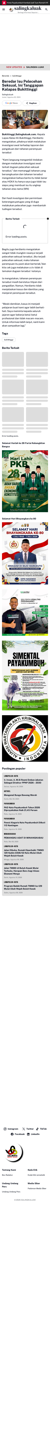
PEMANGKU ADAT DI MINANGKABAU (23, 838)
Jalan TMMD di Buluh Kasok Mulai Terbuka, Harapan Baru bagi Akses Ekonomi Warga (21, 871)
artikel (7, 791)
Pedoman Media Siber (37, 1188)
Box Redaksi (7, 1175)
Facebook (20, 1134)
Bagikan (33, 103)
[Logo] (25, 1152)
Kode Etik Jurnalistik (36, 1175)
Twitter (30, 1129)
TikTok (43, 1129)
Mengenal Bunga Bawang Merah (20, 795)
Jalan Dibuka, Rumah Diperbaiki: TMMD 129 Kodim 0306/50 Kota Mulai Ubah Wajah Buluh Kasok (24, 853)
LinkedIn (35, 1134)
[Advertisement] (25, 25)
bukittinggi (8, 340)
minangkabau (10, 834)
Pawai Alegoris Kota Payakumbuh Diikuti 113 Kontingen (24, 824)
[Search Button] (46, 9)
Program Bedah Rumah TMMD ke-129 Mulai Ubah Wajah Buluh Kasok (23, 887)
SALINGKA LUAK (35, 67)
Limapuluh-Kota (11, 776)
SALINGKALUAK (28, 1200)
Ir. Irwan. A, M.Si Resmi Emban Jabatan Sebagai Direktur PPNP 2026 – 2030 (23, 781)
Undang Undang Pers (11, 1192)
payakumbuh (9, 803)
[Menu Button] (3, 9)
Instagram (13, 1129)
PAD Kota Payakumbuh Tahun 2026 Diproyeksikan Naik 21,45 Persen (22, 809)
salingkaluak (28, 8)
